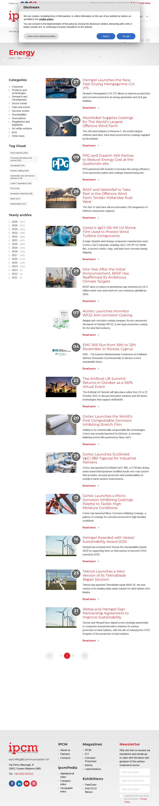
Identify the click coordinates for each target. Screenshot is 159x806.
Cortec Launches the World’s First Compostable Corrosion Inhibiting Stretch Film (107, 420)
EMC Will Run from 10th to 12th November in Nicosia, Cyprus (109, 347)
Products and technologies (19, 91)
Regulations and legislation (21, 123)
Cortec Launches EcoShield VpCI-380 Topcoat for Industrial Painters (109, 458)
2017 (18, 255)
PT (148, 40)
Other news (18, 136)
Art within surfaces (22, 128)
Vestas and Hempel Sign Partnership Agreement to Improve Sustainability (106, 613)
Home (11, 58)
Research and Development (19, 98)
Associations (19, 118)
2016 (18, 259)
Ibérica (88, 765)
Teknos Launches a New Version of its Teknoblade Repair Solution (104, 575)
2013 (17, 270)
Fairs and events (21, 107)
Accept (126, 36)
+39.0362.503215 (23, 774)
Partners (65, 754)
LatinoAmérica (93, 769)
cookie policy (46, 19)
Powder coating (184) (19, 171)
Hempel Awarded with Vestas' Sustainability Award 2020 (109, 540)
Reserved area (141, 3)
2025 (18, 225)
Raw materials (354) (19, 153)
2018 (18, 251)
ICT (87, 754)
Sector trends (19, 103)
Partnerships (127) (18, 204)
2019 (18, 247)
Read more (89, 107)
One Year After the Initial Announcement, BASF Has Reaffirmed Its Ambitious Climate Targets (106, 275)
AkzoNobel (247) (17, 166)
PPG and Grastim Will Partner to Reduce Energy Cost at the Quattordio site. (108, 160)
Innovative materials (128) (21, 194)
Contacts (65, 758)
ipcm (14, 132)
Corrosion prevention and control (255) (21, 159)
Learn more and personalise (41, 36)
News (19, 58)
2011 (17, 277)
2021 (18, 240)
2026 (18, 221)
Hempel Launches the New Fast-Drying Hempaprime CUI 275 (109, 84)
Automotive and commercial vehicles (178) (22, 177)
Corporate (17, 86)
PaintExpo (90, 784)
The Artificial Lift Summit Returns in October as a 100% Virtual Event (108, 383)
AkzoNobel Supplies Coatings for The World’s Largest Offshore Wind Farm (108, 122)
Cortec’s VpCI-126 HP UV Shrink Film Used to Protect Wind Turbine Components (109, 232)
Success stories (20, 111)
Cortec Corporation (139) (20, 183)
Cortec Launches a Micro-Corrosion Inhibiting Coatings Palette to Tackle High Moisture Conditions (108, 502)
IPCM (88, 750)
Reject (106, 36)
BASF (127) (15, 199)
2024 (18, 229)
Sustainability (19, 114)
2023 (18, 233)
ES (142, 40)
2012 (17, 273)
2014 (18, 266)
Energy (28, 58)
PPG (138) (14, 188)
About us (65, 750)
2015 (18, 262)
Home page (16, 31)
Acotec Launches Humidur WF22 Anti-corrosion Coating (107, 313)
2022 (18, 236)
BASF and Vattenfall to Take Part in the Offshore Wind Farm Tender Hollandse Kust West (108, 196)
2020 (18, 244)
